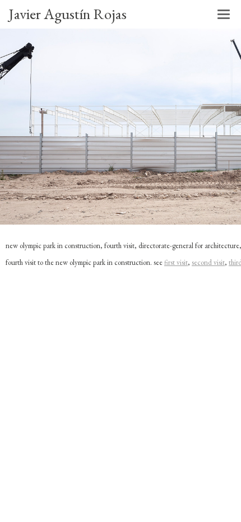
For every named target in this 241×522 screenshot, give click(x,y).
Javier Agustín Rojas (67, 14)
